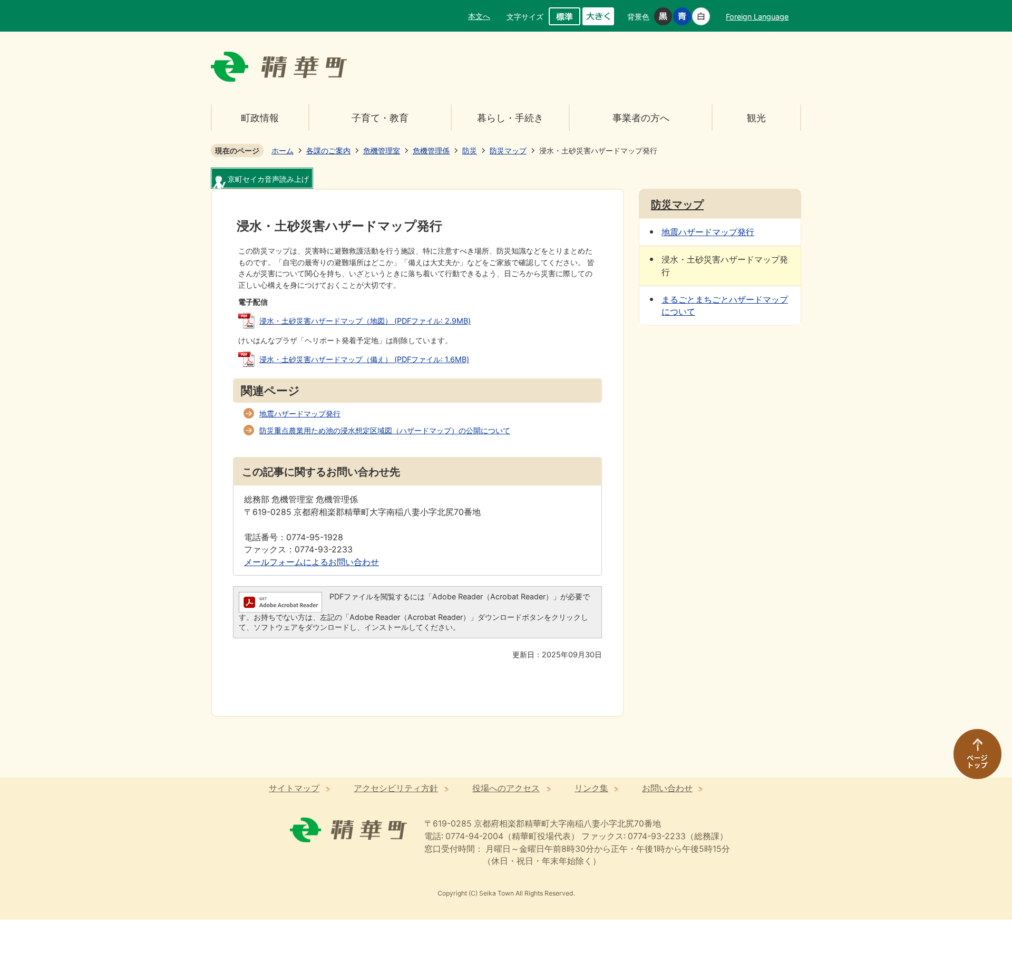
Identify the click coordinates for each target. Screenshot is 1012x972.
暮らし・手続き (510, 117)
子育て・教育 (380, 117)
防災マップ (508, 150)
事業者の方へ (640, 117)
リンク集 (591, 788)
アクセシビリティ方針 (396, 788)
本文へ (479, 16)
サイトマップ (294, 788)
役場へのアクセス (506, 788)
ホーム (282, 150)
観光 (756, 117)
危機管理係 (431, 150)
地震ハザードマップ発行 (299, 413)
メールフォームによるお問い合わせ (311, 562)
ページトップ (972, 759)
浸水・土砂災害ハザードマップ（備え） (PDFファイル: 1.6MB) (364, 359)
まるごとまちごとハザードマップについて (724, 306)
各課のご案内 (328, 150)
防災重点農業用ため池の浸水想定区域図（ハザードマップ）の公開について (384, 430)
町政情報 (260, 117)
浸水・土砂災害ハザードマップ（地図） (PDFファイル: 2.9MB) (365, 320)
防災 (469, 150)
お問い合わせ (667, 788)
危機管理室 (381, 150)
